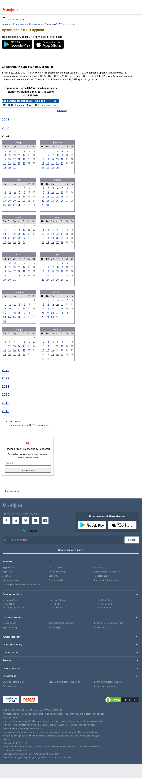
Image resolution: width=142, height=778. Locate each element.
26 (24, 163)
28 (52, 167)
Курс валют (8, 567)
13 (47, 159)
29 (4, 167)
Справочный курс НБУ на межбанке (29, 425)
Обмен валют (9, 623)
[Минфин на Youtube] (45, 520)
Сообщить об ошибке (71, 550)
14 (52, 159)
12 (24, 155)
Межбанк (7, 576)
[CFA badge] (47, 700)
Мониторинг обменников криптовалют (22, 584)
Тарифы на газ (101, 576)
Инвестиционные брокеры (107, 572)
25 (19, 163)
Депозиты (53, 576)
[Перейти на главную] (10, 10)
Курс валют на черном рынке (108, 623)
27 (47, 167)
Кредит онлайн (55, 580)
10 (14, 155)
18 (19, 159)
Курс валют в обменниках (61, 623)
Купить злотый (101, 627)
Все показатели (16, 19)
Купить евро (54, 627)
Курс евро (99, 567)
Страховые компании (104, 686)
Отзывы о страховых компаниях (64, 682)
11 (19, 155)
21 (52, 163)
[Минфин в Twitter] (25, 520)
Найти (132, 540)
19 (24, 159)
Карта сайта (12, 491)
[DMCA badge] (122, 700)
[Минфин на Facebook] (6, 520)
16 (9, 159)
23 (9, 163)
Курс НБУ (7, 572)
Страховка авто (10, 686)
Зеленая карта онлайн (14, 682)
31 (14, 167)
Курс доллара (55, 567)
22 (4, 163)
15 (4, 159)
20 (47, 163)
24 (14, 163)
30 (9, 167)
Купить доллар (10, 627)
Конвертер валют (11, 580)
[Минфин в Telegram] (15, 520)
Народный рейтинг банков (107, 580)
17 (14, 159)
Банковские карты (57, 572)
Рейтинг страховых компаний (108, 682)
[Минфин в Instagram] (35, 520)
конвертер (62, 110)
